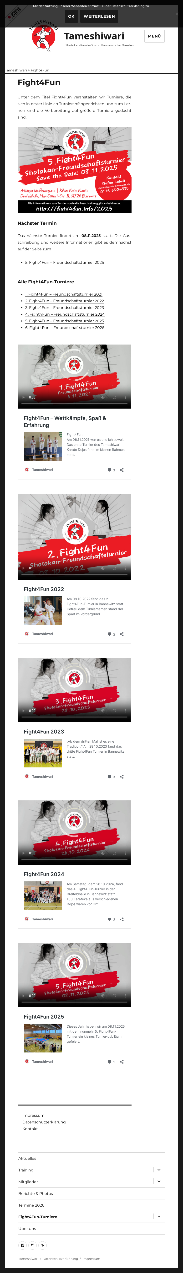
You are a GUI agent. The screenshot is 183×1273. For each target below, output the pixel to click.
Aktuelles (27, 1158)
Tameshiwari (94, 35)
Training (26, 1170)
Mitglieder (28, 1182)
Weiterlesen (99, 16)
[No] (177, 13)
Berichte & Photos (35, 1193)
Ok (71, 16)
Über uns (27, 1228)
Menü (154, 36)
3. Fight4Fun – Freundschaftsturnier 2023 (64, 307)
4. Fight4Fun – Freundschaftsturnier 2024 (65, 314)
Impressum (33, 1115)
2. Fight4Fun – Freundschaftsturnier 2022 (64, 301)
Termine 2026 (31, 1205)
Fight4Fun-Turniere (37, 1217)
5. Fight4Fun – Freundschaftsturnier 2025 (64, 262)
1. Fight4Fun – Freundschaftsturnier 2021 (63, 294)
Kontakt (30, 1129)
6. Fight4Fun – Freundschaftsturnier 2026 (64, 327)
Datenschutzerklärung (44, 1122)
